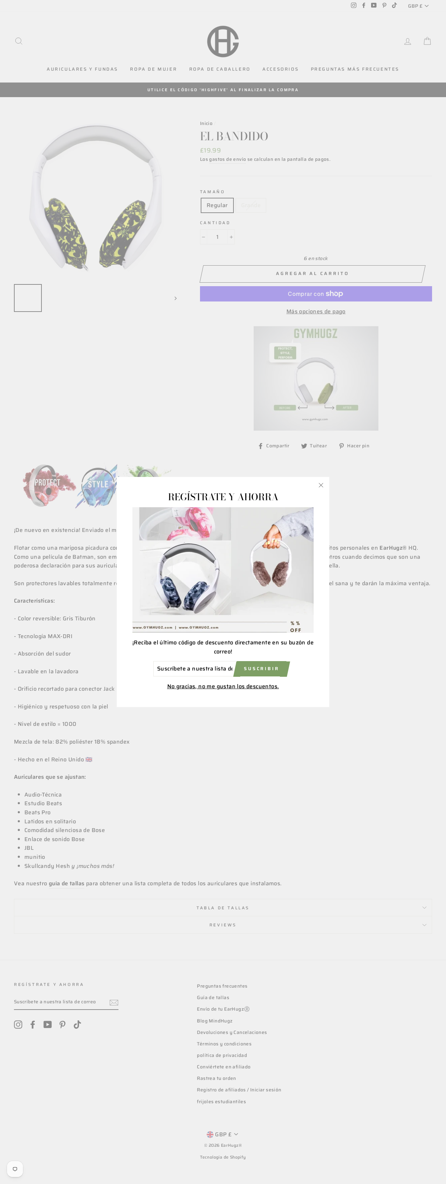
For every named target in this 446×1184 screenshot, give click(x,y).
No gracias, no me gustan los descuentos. (223, 686)
